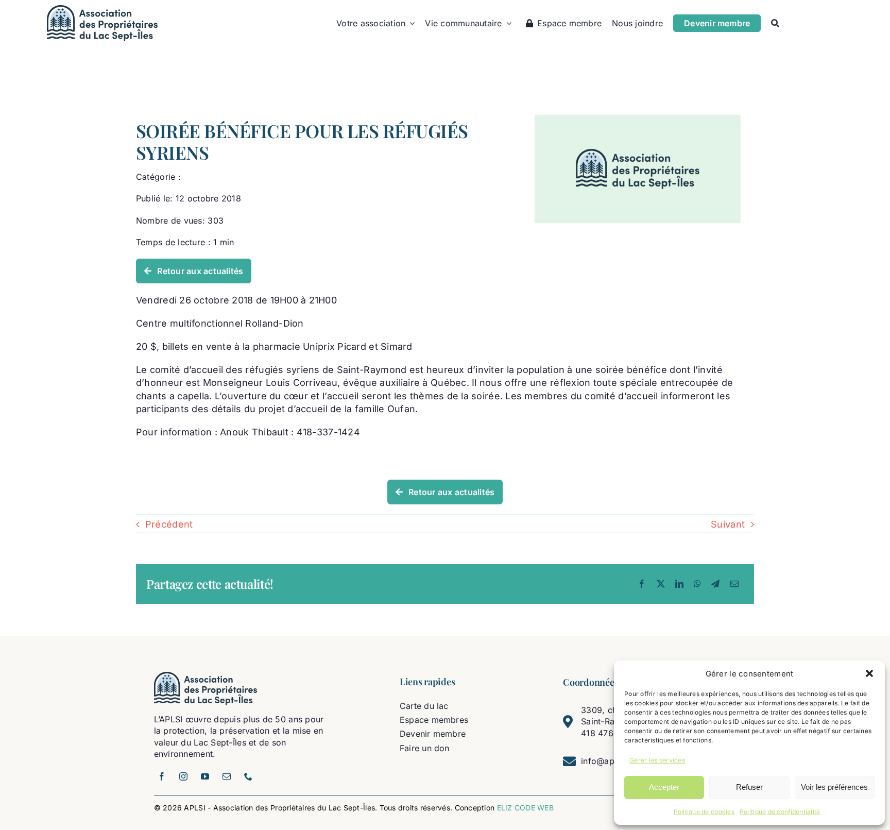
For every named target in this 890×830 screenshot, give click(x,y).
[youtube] (205, 776)
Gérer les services (657, 760)
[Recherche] (775, 23)
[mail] (227, 776)
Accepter (664, 787)
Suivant (728, 524)
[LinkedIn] (679, 583)
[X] (661, 583)
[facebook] (162, 776)
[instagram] (184, 776)
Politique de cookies (704, 812)
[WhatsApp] (697, 583)
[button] (869, 673)
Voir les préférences (834, 787)
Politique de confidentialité (780, 812)
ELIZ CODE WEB (525, 807)
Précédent (169, 524)
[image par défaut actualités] (638, 119)
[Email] (734, 583)
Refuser (749, 787)
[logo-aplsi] (102, 9)
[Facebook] (641, 583)
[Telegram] (715, 583)
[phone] (249, 776)
